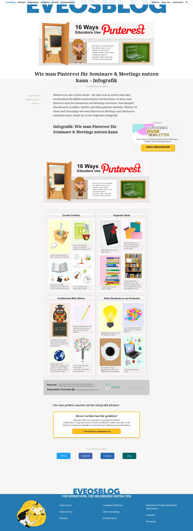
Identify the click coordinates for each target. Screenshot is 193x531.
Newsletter (178, 2)
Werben (155, 2)
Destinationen (68, 2)
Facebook (86, 456)
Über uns (165, 2)
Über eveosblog (111, 511)
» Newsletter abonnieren (96, 431)
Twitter (64, 456)
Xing (129, 456)
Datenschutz (66, 511)
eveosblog (10, 2)
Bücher (55, 2)
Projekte (45, 2)
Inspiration (33, 2)
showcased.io (110, 518)
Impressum (65, 505)
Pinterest (151, 521)
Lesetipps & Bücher (113, 505)
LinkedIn (107, 456)
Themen (21, 2)
